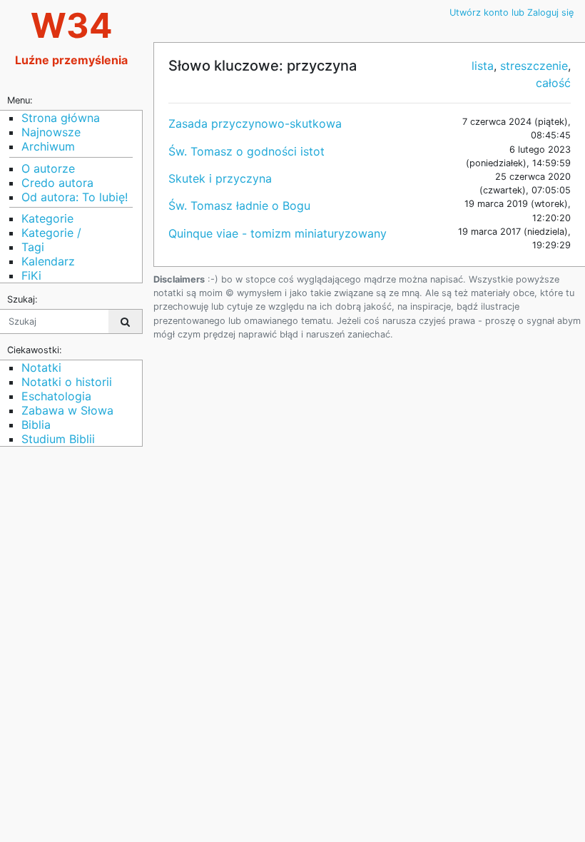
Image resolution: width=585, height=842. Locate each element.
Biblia (36, 424)
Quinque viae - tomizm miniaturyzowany (277, 233)
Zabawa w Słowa (67, 410)
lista (483, 66)
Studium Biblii (58, 439)
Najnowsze (51, 132)
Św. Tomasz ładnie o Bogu (239, 205)
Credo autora (57, 183)
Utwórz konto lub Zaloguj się (511, 12)
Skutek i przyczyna (220, 178)
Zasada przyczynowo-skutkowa (255, 123)
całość (553, 83)
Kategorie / (51, 232)
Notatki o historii (66, 382)
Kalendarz (48, 261)
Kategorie (47, 218)
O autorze (48, 168)
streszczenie (534, 66)
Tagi (32, 247)
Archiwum (48, 146)
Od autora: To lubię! (74, 197)
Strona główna (60, 118)
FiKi (31, 275)
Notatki (41, 367)
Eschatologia (56, 396)
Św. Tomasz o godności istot (246, 151)
